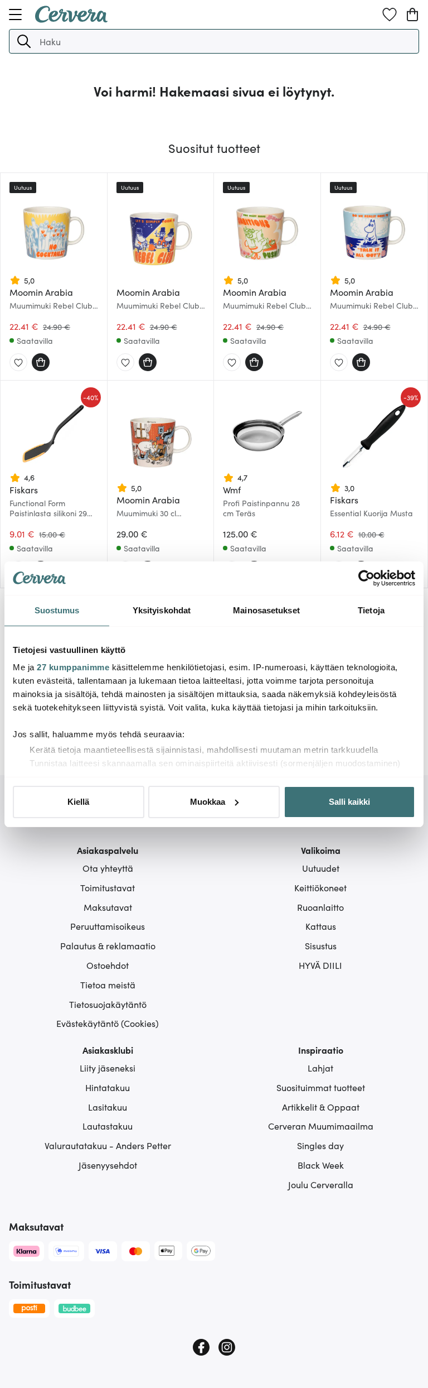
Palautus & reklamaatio (107, 945)
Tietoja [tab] (371, 610)
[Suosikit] (389, 14)
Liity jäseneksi (107, 1068)
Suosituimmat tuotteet (320, 1087)
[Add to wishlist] (18, 363)
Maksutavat (108, 907)
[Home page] (71, 19)
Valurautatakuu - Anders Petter (108, 1145)
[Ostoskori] (412, 14)
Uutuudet (320, 868)
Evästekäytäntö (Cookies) (107, 1023)
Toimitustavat (107, 887)
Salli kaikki (349, 801)
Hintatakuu (107, 1087)
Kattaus (320, 926)
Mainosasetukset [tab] (266, 610)
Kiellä (78, 801)
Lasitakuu (107, 1107)
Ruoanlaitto (320, 907)
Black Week (321, 1165)
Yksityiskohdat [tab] (162, 610)
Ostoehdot (107, 965)
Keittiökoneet (320, 887)
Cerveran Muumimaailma (320, 1126)
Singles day (320, 1145)
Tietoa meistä (107, 984)
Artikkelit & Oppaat (320, 1107)
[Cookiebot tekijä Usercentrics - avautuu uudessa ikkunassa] (366, 578)
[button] (23, 41)
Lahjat (320, 1068)
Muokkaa (207, 801)
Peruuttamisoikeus (107, 926)
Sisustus (321, 945)
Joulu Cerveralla (320, 1184)
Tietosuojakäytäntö (108, 1004)
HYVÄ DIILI (320, 965)
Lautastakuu (107, 1126)
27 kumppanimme (73, 667)
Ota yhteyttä (107, 868)
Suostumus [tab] (57, 610)
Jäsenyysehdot (108, 1165)
